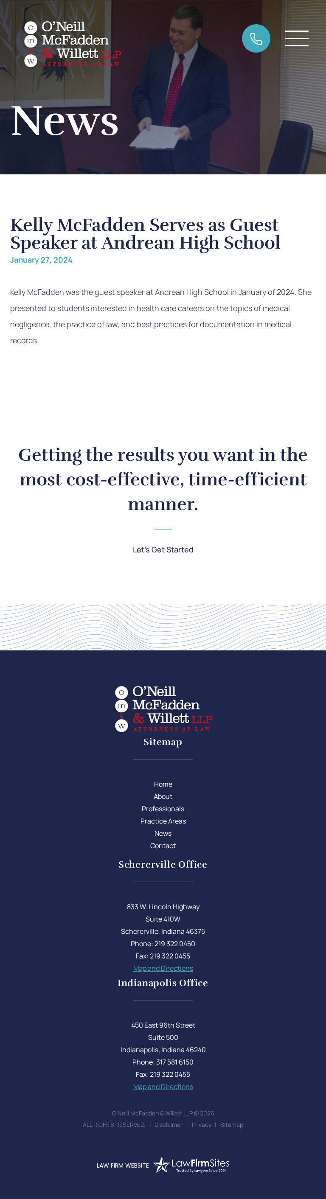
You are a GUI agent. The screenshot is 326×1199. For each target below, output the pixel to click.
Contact (163, 845)
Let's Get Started (163, 549)
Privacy (201, 1125)
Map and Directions (163, 968)
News (163, 833)
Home (163, 784)
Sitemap (231, 1125)
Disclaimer (169, 1125)
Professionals (163, 808)
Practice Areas (163, 821)
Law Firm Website (123, 1165)
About (163, 796)
